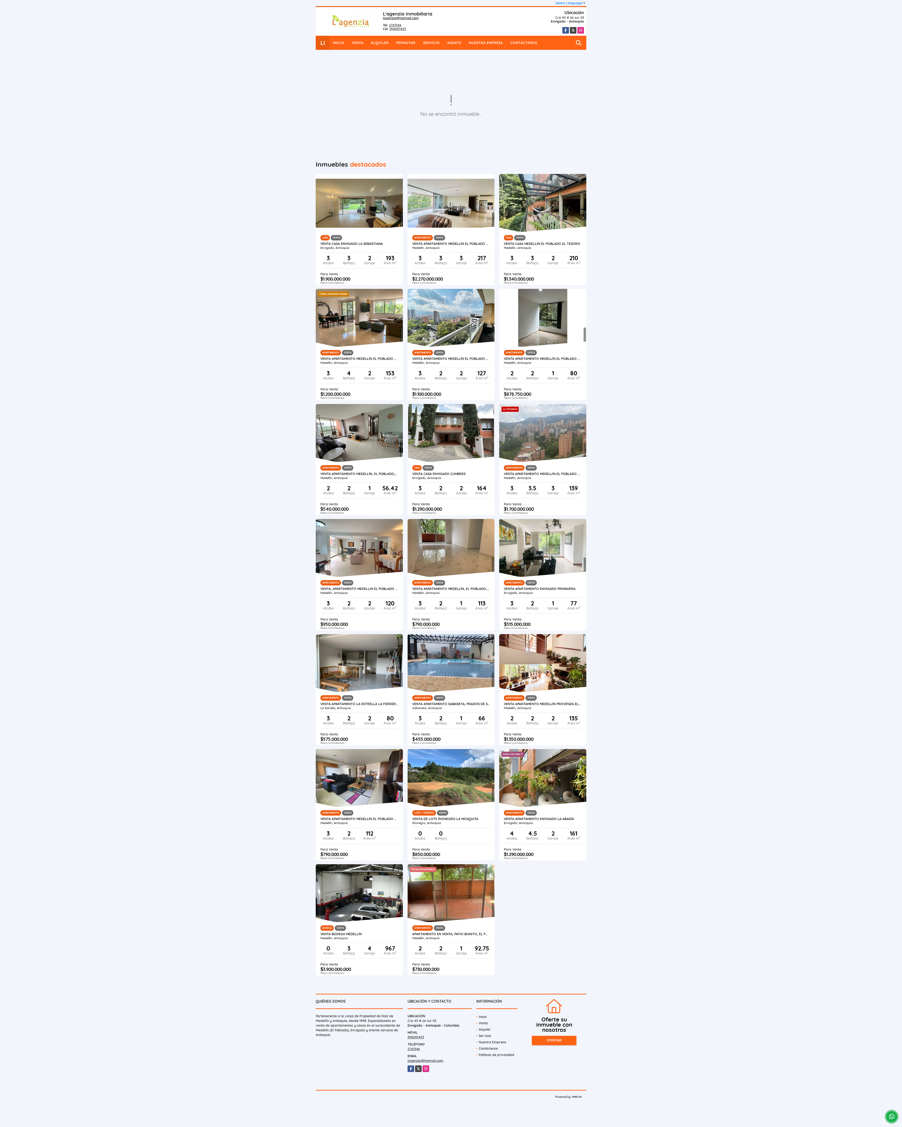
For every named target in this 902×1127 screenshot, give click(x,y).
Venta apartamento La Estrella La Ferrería (359, 704)
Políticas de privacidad (496, 1055)
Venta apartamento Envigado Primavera (539, 589)
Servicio (431, 43)
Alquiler (380, 43)
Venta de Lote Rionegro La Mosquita (445, 819)
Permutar (406, 43)
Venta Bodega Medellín (341, 934)
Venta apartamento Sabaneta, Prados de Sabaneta (451, 704)
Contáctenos (523, 43)
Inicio (338, 43)
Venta (357, 43)
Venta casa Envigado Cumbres (439, 474)
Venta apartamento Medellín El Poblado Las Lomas (451, 244)
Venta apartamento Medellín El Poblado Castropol (359, 819)
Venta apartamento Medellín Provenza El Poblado (543, 704)
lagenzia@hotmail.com (401, 18)
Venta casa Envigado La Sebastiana (351, 244)
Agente (454, 43)
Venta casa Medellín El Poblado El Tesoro (542, 244)
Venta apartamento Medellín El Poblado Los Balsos (359, 359)
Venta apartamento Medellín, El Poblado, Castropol (451, 589)
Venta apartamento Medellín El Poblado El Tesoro (543, 359)
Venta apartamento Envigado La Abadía (539, 819)
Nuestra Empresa (486, 43)
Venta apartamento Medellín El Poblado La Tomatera (543, 474)
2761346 (395, 25)
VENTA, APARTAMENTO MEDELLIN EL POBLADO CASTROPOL (359, 589)
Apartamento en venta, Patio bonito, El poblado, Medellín (451, 934)
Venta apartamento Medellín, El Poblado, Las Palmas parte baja (359, 474)
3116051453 (397, 29)
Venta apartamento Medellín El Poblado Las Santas (451, 359)
